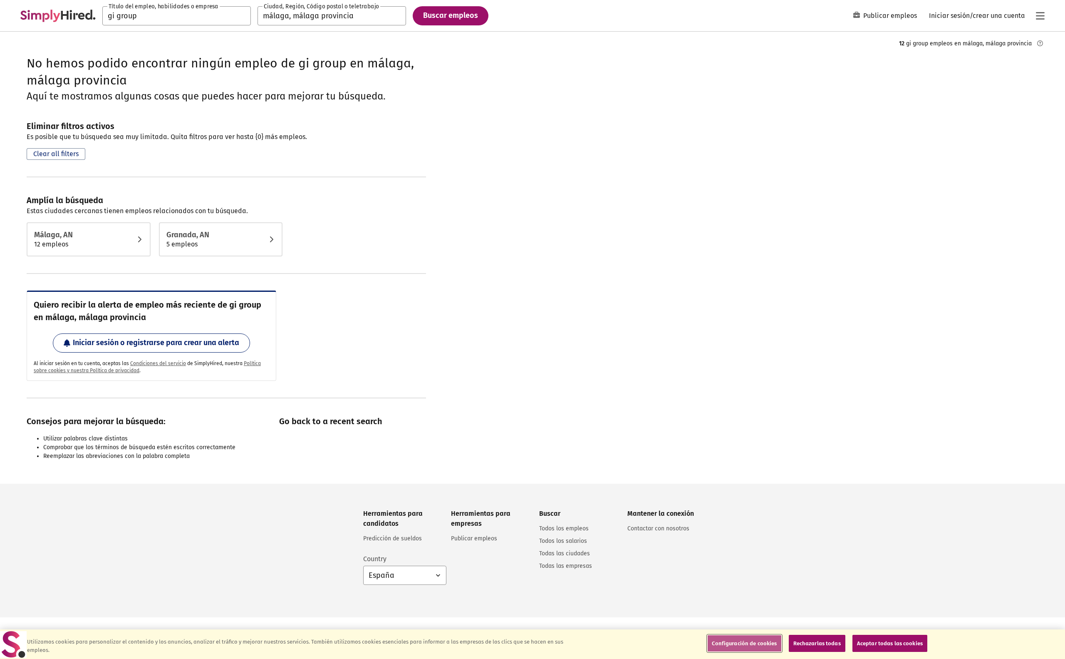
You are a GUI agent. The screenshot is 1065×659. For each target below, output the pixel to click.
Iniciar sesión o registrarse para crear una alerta (156, 342)
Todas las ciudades (564, 553)
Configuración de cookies (744, 643)
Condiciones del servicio (158, 363)
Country (374, 559)
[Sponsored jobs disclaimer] (1040, 43)
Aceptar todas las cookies (890, 643)
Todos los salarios (563, 541)
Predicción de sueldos (392, 538)
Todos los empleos (564, 528)
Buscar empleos (450, 15)
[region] (532, 644)
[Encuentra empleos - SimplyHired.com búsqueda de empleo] (58, 16)
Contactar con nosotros (658, 528)
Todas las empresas (565, 565)
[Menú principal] (1040, 16)
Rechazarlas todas (817, 643)
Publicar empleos (890, 16)
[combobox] (176, 15)
